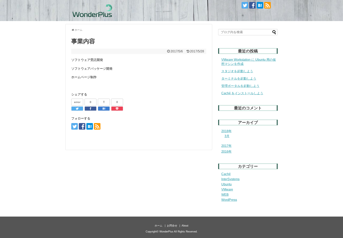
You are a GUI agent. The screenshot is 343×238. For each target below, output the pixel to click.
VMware (227, 189)
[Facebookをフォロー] (252, 5)
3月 (226, 136)
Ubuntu (226, 184)
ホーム (158, 225)
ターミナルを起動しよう (238, 78)
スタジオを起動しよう (237, 71)
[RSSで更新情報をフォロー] (267, 5)
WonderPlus (166, 231)
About (185, 225)
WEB (225, 194)
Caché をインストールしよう (242, 93)
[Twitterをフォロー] (245, 5)
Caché (226, 174)
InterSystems (230, 179)
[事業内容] (104, 108)
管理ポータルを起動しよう (240, 86)
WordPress (229, 199)
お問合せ (172, 225)
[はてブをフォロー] (260, 5)
